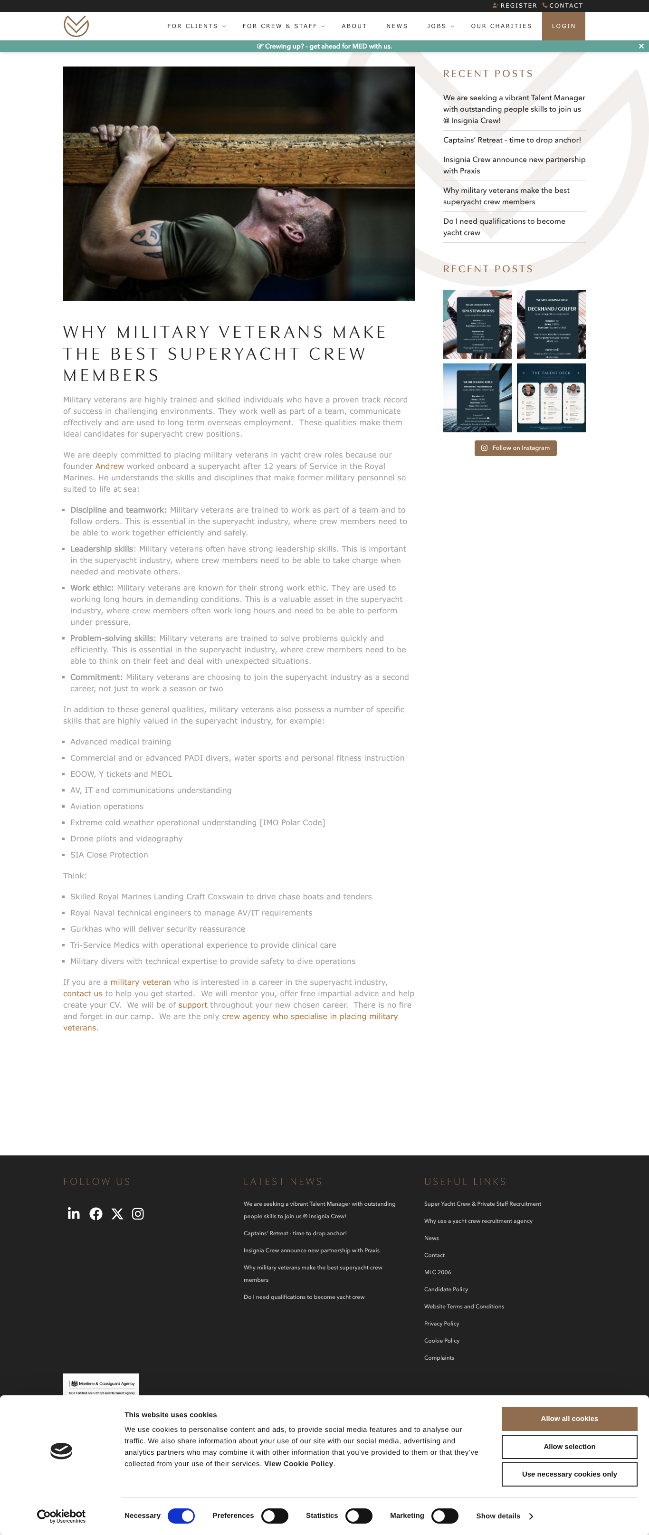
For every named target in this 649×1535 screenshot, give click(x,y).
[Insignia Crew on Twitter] (116, 1213)
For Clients (193, 25)
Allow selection (569, 1447)
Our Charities (501, 25)
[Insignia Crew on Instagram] (138, 1213)
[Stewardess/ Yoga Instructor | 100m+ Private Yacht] (477, 397)
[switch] (274, 1516)
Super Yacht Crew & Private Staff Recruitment (482, 1204)
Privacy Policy (441, 1323)
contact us (83, 993)
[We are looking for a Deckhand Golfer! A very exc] (551, 324)
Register (519, 5)
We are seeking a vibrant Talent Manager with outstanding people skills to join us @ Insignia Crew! (514, 109)
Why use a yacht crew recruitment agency (478, 1221)
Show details (499, 1516)
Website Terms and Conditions (464, 1306)
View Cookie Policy (298, 1464)
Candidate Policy (446, 1289)
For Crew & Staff (280, 25)
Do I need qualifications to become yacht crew (304, 1297)
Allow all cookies (570, 1419)
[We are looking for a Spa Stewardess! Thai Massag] (477, 324)
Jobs (437, 25)
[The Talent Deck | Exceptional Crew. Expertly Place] (551, 397)
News (397, 25)
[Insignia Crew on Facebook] (95, 1213)
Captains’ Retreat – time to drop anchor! (512, 140)
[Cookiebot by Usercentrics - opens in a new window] (61, 1516)
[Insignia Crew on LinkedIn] (74, 1213)
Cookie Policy (441, 1340)
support (192, 1005)
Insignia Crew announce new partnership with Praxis (312, 1250)
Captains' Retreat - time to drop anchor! (295, 1233)
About (354, 25)
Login (564, 25)
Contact (566, 5)
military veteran (141, 982)
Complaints (439, 1358)
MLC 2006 (437, 1272)
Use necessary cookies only (569, 1474)
